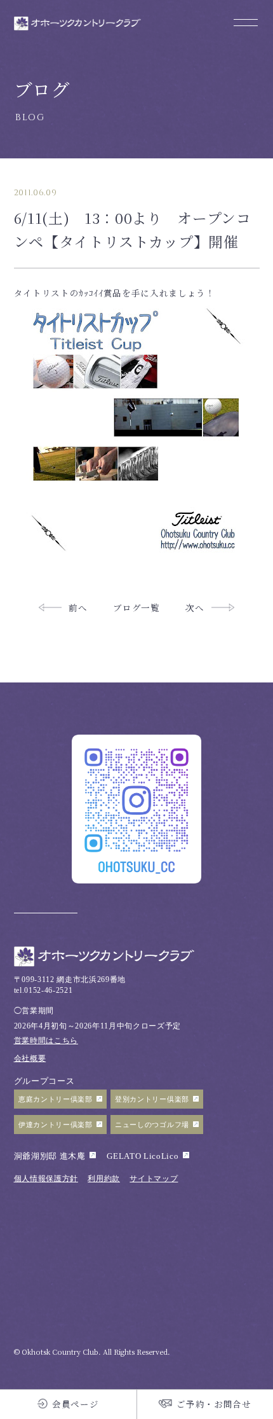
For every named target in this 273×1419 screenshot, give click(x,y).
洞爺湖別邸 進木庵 (50, 1156)
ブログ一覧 (136, 607)
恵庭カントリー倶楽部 (55, 1099)
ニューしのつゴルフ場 (152, 1124)
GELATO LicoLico (142, 1156)
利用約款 (104, 1179)
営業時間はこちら (46, 1041)
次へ (194, 607)
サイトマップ (154, 1179)
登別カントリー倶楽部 (152, 1099)
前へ (78, 607)
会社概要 (30, 1059)
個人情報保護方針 (46, 1179)
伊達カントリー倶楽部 (55, 1124)
